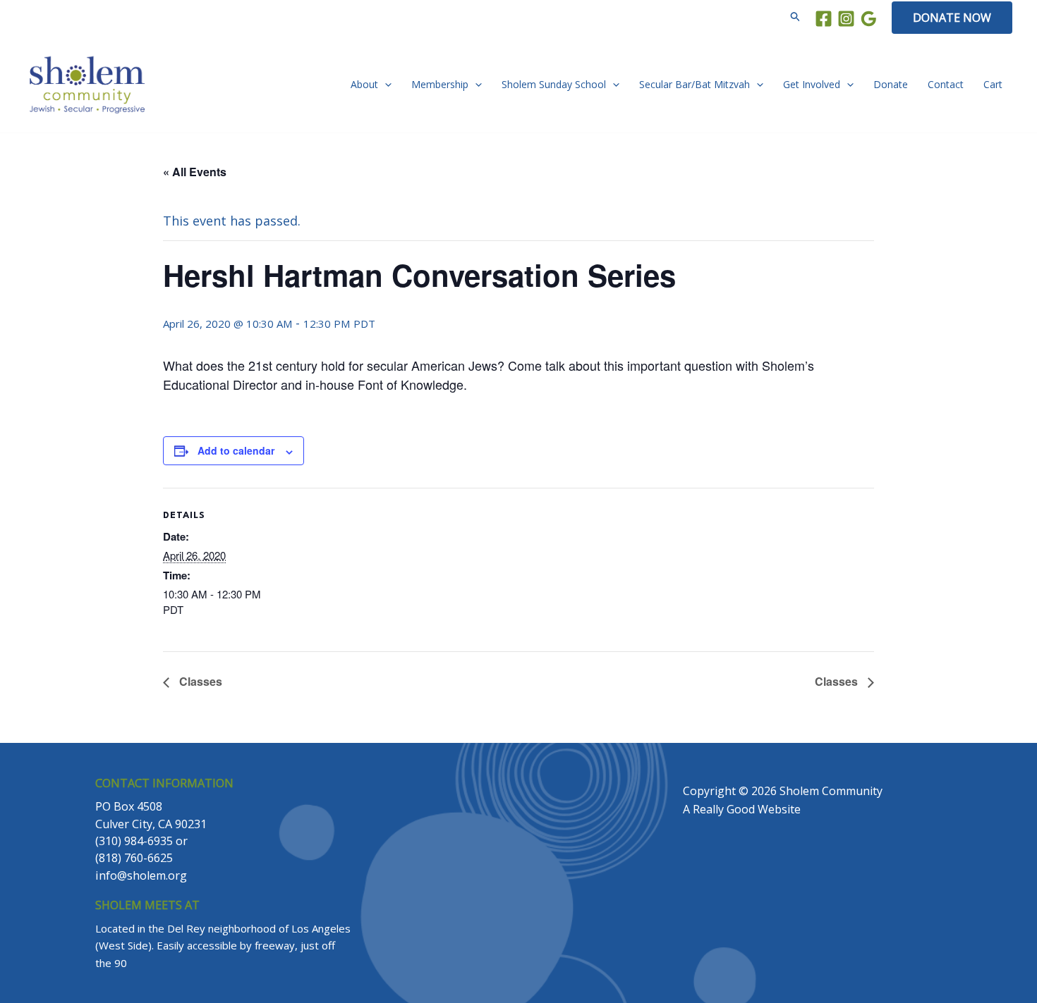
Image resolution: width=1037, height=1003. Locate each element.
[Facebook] (823, 18)
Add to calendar (236, 450)
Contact (946, 84)
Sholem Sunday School (554, 84)
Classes (199, 681)
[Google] (869, 18)
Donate (890, 84)
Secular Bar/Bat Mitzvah (694, 84)
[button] (795, 17)
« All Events (194, 172)
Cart (992, 84)
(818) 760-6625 (134, 858)
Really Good (724, 809)
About (364, 84)
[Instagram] (846, 18)
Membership (439, 84)
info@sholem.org (141, 875)
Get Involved (811, 84)
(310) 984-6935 (134, 841)
